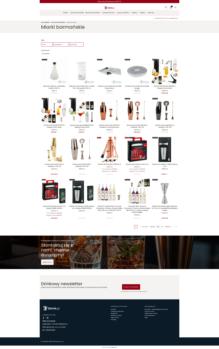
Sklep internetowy (109, 347)
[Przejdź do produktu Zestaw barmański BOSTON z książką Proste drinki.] (54, 110)
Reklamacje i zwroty (151, 313)
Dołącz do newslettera (131, 287)
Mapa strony (115, 317)
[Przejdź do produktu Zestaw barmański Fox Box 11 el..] (137, 149)
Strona (152, 226)
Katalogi (113, 319)
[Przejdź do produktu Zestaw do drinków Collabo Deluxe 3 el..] (165, 149)
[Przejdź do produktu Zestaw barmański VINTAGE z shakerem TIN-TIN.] (137, 110)
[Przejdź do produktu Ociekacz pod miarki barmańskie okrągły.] (137, 71)
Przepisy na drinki (116, 315)
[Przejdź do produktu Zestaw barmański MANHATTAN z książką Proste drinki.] (82, 110)
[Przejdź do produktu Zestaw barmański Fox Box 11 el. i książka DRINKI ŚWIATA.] (54, 191)
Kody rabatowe (150, 315)
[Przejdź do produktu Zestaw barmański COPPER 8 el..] (109, 149)
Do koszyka (108, 81)
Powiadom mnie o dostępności (52, 81)
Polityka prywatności (117, 311)
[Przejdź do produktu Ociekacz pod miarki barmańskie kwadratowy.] (109, 71)
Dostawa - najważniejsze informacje (156, 309)
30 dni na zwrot (149, 311)
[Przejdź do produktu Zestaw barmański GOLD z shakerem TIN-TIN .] (54, 149)
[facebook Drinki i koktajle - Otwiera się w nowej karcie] (43, 318)
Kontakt (113, 309)
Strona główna (45, 22)
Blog (146, 317)
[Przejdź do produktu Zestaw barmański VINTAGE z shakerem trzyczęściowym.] (109, 110)
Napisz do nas (47, 262)
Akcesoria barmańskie (58, 22)
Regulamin (114, 313)
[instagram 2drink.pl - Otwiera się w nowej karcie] (47, 318)
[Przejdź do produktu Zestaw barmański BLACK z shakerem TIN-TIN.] (165, 110)
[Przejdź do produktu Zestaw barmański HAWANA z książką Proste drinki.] (165, 71)
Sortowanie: (45, 50)
